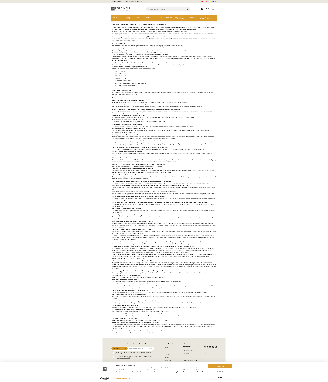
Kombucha (147, 18)
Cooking (193, 18)
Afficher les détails (121, 378)
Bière (138, 18)
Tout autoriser (220, 366)
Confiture (158, 18)
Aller (150, 349)
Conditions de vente (188, 350)
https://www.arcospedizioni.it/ (128, 85)
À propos (120, 1)
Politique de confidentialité (123, 358)
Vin (121, 18)
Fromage (169, 18)
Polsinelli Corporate (170, 361)
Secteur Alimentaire (179, 17)
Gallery (167, 357)
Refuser (220, 377)
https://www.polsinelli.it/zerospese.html (123, 132)
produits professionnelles (206, 17)
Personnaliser (219, 371)
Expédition (186, 353)
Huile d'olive (128, 17)
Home (115, 18)
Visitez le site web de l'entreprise (133, 1)
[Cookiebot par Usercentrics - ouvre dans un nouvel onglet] (104, 378)
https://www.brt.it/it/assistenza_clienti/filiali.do (132, 83)
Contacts (114, 1)
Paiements (186, 357)
